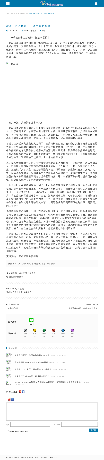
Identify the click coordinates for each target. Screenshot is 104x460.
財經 (15, 13)
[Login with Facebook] (23, 391)
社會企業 (46, 263)
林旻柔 (33, 31)
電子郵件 (57, 425)
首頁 (8, 13)
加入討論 (12, 392)
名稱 (8, 425)
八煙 (19, 263)
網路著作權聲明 (16, 276)
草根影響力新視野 (28, 256)
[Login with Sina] (20, 391)
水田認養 (36, 263)
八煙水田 (26, 263)
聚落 (53, 263)
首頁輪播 (21, 13)
